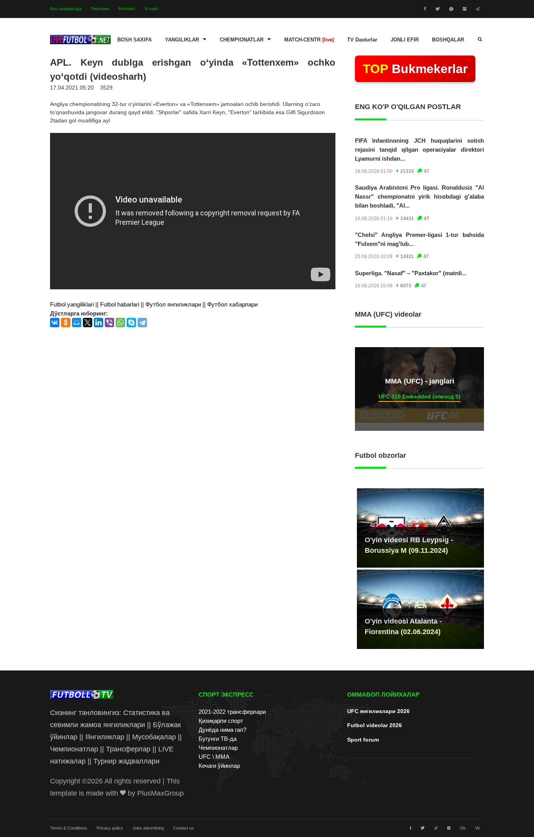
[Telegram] (142, 322)
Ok (463, 828)
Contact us (183, 828)
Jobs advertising (148, 828)
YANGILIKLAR (182, 40)
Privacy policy (110, 828)
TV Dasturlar (362, 40)
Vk (477, 828)
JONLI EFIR (405, 40)
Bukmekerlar (415, 69)
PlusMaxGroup (160, 793)
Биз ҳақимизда (66, 8)
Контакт (126, 8)
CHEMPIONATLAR (241, 40)
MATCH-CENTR (309, 40)
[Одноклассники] (65, 322)
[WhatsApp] (120, 322)
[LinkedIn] (98, 322)
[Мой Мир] (76, 322)
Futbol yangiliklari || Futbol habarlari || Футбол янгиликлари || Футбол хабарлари (154, 304)
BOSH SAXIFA (134, 40)
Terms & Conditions (68, 828)
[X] (87, 322)
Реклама (100, 8)
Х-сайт (151, 8)
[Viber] (109, 322)
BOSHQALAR (448, 40)
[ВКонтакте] (54, 322)
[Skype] (131, 322)
